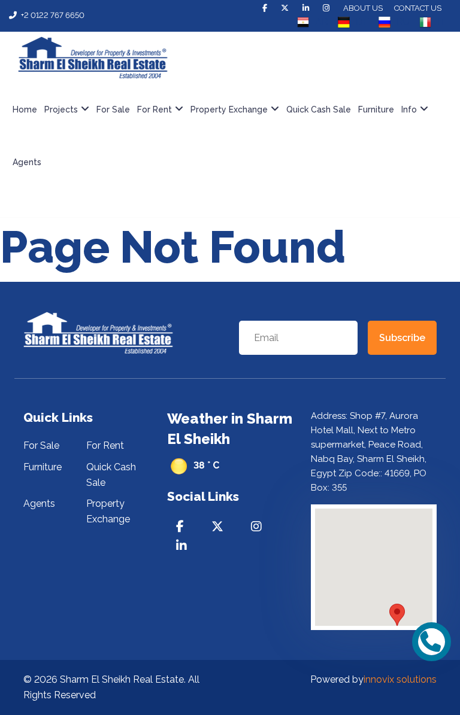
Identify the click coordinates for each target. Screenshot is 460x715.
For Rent (105, 445)
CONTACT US (417, 8)
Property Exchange (229, 109)
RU (403, 22)
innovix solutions (400, 679)
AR (321, 22)
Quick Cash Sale (318, 109)
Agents (27, 162)
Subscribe (402, 337)
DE (362, 22)
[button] (397, 615)
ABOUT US (363, 8)
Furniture (376, 109)
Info (409, 109)
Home (25, 109)
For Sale (113, 109)
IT (441, 22)
